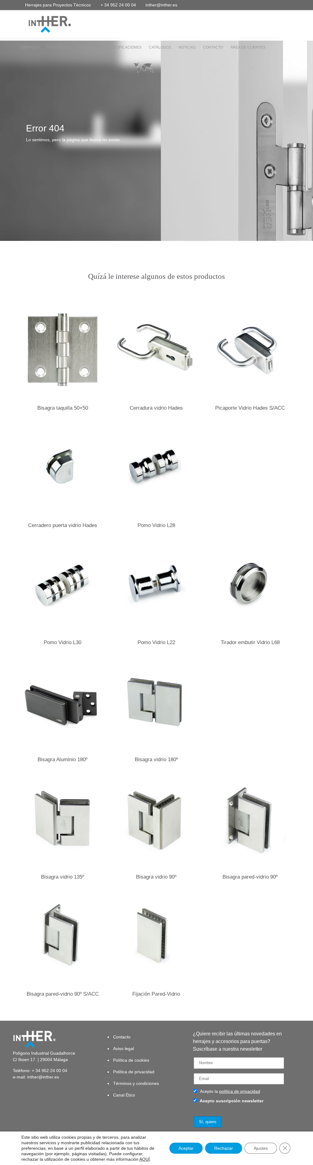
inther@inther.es (161, 4)
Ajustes (261, 1148)
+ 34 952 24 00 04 (118, 4)
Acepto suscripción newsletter (231, 1100)
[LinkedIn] (273, 4)
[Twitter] (256, 4)
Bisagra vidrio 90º (156, 877)
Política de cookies (131, 1060)
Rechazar (223, 1148)
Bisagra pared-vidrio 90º (250, 877)
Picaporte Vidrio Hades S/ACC (250, 408)
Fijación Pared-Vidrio (156, 994)
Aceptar (186, 1148)
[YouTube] (264, 4)
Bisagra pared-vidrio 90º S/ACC (63, 994)
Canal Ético (124, 1095)
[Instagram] (289, 4)
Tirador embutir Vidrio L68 (250, 642)
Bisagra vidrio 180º (156, 759)
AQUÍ (144, 1159)
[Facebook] (248, 4)
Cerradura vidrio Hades (156, 408)
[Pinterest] (281, 4)
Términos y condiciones (136, 1083)
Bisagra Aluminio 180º (62, 759)
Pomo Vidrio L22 (156, 642)
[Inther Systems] (42, 24)
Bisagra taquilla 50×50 (62, 408)
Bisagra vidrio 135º (62, 877)
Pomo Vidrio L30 (62, 642)
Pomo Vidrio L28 (156, 525)
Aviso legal (123, 1048)
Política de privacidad (133, 1071)
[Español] (143, 69)
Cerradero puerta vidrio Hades (62, 525)
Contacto (122, 1036)
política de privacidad (239, 1091)
